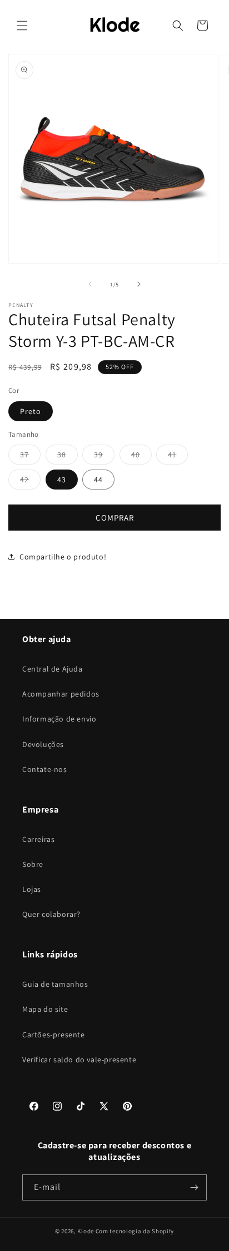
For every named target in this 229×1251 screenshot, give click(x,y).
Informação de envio (59, 719)
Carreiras (38, 839)
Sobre (32, 864)
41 (178, 457)
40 (141, 457)
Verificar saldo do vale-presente (79, 1060)
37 (30, 457)
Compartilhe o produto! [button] (62, 557)
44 (98, 480)
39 (104, 457)
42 (30, 482)
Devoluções (43, 744)
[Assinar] (194, 1187)
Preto (30, 411)
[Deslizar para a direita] (139, 284)
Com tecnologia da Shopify (135, 1231)
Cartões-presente (53, 1035)
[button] (22, 25)
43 (61, 480)
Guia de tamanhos (55, 984)
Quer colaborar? (51, 914)
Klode (85, 1231)
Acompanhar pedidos (60, 694)
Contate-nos (44, 769)
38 (67, 457)
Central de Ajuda (52, 669)
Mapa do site (45, 1009)
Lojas (31, 889)
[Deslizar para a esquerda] (90, 284)
